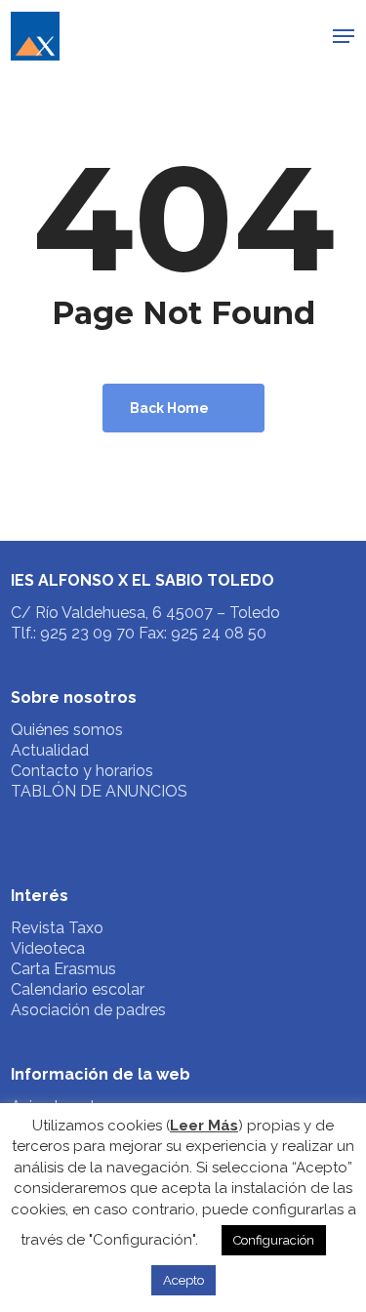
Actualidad (50, 750)
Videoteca (48, 948)
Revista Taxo (57, 928)
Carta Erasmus (63, 969)
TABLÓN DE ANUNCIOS (99, 791)
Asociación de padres (88, 1010)
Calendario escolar (77, 989)
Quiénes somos (67, 729)
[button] (343, 36)
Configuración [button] (273, 1240)
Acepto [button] (183, 1280)
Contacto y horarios (82, 770)
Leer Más (204, 1125)
